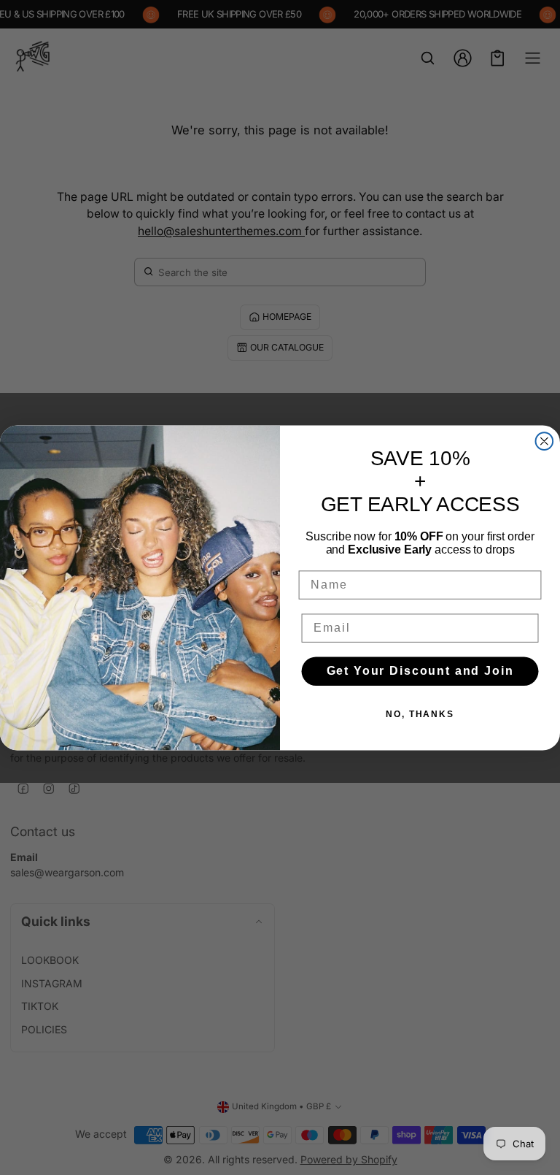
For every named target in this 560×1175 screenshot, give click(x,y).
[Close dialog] (544, 441)
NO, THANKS (420, 714)
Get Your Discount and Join (420, 671)
